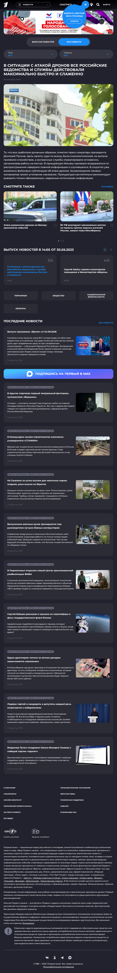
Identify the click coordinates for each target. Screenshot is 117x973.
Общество (58, 296)
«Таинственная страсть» (51, 881)
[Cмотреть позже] (54, 227)
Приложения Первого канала (18, 806)
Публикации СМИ (68, 812)
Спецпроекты (10, 794)
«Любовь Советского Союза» (47, 878)
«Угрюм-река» (86, 878)
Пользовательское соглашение (75, 788)
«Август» (27, 878)
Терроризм (20, 296)
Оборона (21, 308)
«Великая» (20, 881)
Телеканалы (28, 923)
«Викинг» (98, 878)
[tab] (42, 42)
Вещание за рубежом (40, 837)
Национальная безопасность (96, 295)
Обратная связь (67, 794)
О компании (9, 788)
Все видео (8, 818)
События (64, 806)
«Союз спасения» (70, 878)
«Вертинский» (32, 881)
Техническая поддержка (72, 800)
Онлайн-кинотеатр (12, 800)
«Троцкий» (9, 881)
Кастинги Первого (12, 812)
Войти (106, 5)
